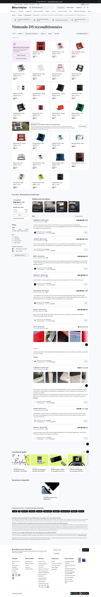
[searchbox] (43, 7)
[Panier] (87, 7)
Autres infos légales (69, 577)
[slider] (13, 231)
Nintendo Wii (51, 15)
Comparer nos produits (57, 563)
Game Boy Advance (59, 15)
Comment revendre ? (21, 58)
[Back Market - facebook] (19, 575)
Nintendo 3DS (44, 15)
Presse (13, 563)
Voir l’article (49, 231)
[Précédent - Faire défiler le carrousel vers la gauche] (83, 344)
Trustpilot (14, 571)
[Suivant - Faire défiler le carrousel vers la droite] (86, 344)
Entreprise (79, 7)
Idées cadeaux (55, 567)
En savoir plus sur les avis (19, 218)
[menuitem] (28, 11)
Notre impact (15, 565)
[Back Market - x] (13, 578)
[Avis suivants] (87, 444)
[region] (60, 207)
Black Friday (54, 569)
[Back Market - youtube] (16, 575)
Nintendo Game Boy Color (70, 15)
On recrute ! (14, 572)
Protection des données (70, 575)
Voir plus (35, 357)
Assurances (40, 567)
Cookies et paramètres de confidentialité (70, 572)
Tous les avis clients (56, 565)
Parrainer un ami (41, 561)
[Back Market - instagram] (13, 575)
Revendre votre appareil (43, 569)
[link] (82, 126)
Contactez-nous (28, 561)
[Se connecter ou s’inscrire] (84, 7)
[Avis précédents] (84, 444)
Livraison (27, 565)
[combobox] (14, 34)
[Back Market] (19, 7)
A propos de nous (16, 561)
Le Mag (53, 561)
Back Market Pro (41, 581)
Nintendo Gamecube (81, 15)
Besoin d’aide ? (70, 7)
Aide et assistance (29, 563)
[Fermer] (99, 1)
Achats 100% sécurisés (43, 583)
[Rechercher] (30, 7)
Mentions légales (68, 579)
